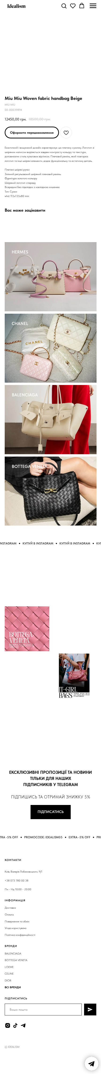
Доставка (10, 907)
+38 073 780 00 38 (16, 880)
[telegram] (23, 1025)
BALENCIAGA (25, 394)
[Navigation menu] (93, 6)
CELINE (9, 973)
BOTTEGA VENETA (29, 466)
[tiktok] (15, 1025)
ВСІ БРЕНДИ (13, 987)
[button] (64, 6)
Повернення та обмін (17, 921)
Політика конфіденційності (20, 935)
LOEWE (9, 967)
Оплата (9, 914)
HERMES (20, 251)
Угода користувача (15, 928)
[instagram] (8, 1025)
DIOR (8, 980)
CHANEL (20, 323)
